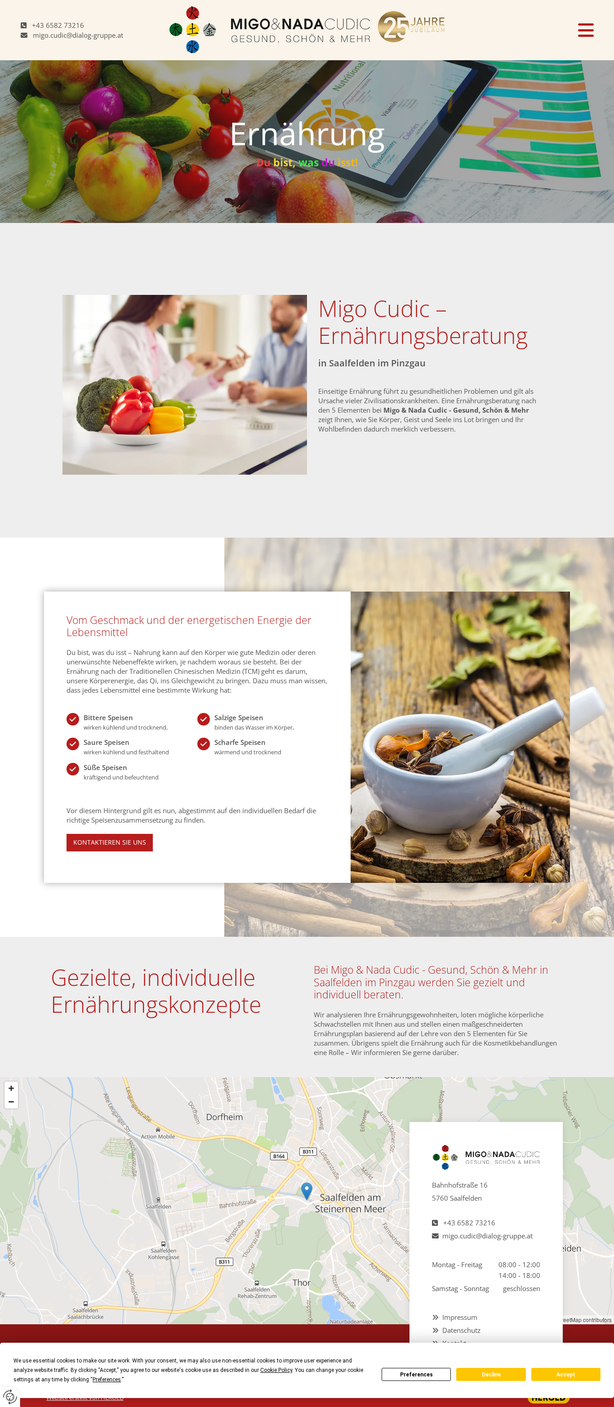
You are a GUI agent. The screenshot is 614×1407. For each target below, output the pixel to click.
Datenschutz (461, 1330)
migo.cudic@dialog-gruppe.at (78, 35)
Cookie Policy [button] (276, 1370)
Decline (491, 1374)
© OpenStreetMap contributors (575, 1319)
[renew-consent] (10, 1397)
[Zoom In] (11, 1088)
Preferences (416, 1374)
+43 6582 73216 (58, 25)
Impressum (459, 1317)
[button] (527, 30)
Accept (565, 1374)
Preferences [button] (107, 1379)
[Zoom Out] (11, 1102)
